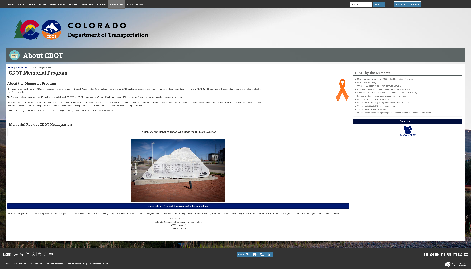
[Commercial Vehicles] (51, 254)
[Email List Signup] (460, 254)
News (32, 4)
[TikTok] (443, 254)
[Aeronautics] (28, 254)
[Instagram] (437, 254)
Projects (101, 4)
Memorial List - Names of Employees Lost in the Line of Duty (178, 206)
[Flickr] (466, 254)
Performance (57, 4)
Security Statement (75, 264)
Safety (42, 4)
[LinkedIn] (455, 254)
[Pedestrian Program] (45, 254)
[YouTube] (449, 254)
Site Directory (135, 4)
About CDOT (116, 4)
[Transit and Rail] (22, 254)
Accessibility (36, 264)
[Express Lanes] (7, 254)
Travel (21, 4)
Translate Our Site (407, 4)
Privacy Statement (54, 264)
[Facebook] (426, 254)
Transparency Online (98, 264)
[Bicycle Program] (16, 254)
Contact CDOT (409, 121)
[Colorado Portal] (456, 264)
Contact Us (243, 254)
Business (73, 4)
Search (379, 4)
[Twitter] (432, 254)
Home (10, 4)
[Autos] (39, 254)
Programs (87, 4)
